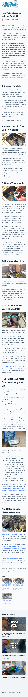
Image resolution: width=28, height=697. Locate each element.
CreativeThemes (5, 693)
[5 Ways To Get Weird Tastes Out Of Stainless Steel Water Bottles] (14, 624)
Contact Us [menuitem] (12, 688)
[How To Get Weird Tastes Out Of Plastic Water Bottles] (14, 646)
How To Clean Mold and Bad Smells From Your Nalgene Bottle (18, 585)
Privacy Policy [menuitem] (5, 688)
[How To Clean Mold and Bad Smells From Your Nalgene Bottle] (18, 581)
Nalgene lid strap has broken (14, 366)
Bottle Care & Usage (6, 21)
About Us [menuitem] (19, 688)
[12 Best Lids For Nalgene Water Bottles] (7, 596)
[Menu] (25, 4)
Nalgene (17, 21)
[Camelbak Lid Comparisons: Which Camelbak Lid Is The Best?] (14, 668)
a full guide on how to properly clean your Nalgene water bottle (13, 78)
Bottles (13, 21)
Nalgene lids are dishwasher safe (11, 534)
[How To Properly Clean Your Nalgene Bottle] (7, 581)
